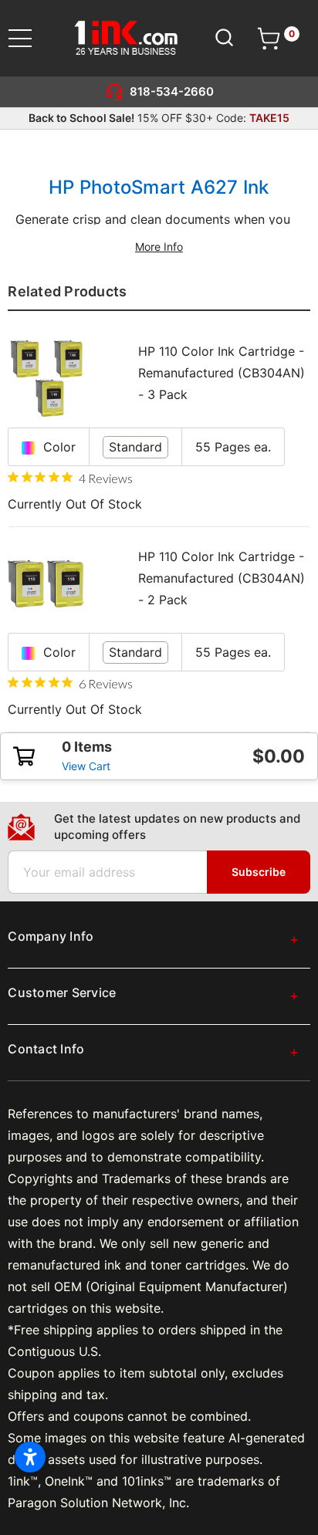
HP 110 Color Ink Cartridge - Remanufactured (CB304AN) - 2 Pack (221, 578)
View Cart (86, 766)
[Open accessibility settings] (30, 1457)
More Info (159, 246)
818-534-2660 (172, 91)
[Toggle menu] (29, 38)
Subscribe (259, 871)
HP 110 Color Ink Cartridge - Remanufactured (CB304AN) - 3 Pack (221, 372)
